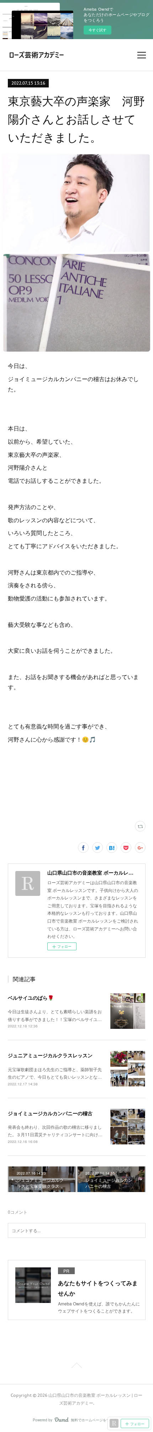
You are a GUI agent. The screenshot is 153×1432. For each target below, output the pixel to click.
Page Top (76, 1366)
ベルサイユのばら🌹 (31, 997)
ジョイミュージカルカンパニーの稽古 (50, 1113)
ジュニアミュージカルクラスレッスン (50, 1055)
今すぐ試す (97, 29)
